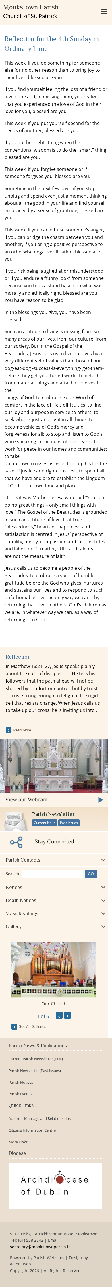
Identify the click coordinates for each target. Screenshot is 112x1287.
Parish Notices (21, 1082)
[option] (53, 974)
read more (22, 730)
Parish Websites (49, 1257)
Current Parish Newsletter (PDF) (36, 1059)
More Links (18, 1142)
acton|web (20, 1264)
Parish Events (20, 1094)
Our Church (54, 1004)
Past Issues (69, 822)
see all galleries (32, 1026)
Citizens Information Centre (32, 1130)
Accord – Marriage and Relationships (40, 1118)
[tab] (54, 860)
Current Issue (44, 822)
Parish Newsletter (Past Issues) (35, 1071)
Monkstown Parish (31, 11)
